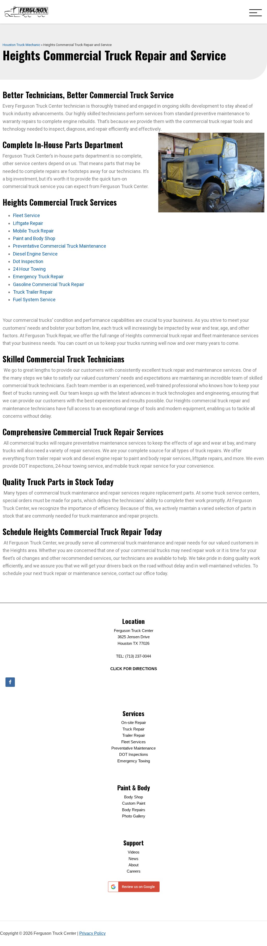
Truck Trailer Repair (33, 292)
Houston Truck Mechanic (21, 45)
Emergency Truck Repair (38, 276)
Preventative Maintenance (133, 748)
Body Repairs (133, 810)
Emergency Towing (133, 761)
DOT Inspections (133, 754)
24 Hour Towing (29, 269)
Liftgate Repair (28, 223)
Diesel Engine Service (35, 254)
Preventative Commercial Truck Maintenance (59, 246)
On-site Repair (133, 722)
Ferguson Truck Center (26, 12)
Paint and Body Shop (34, 238)
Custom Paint (133, 803)
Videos (133, 852)
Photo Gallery (133, 816)
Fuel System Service (34, 299)
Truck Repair (133, 729)
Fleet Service (26, 215)
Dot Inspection (28, 261)
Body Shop (133, 797)
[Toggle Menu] (255, 13)
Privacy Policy (92, 933)
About (133, 865)
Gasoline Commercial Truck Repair (48, 284)
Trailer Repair (133, 735)
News (133, 858)
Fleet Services (133, 742)
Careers (134, 871)
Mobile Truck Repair (33, 231)
